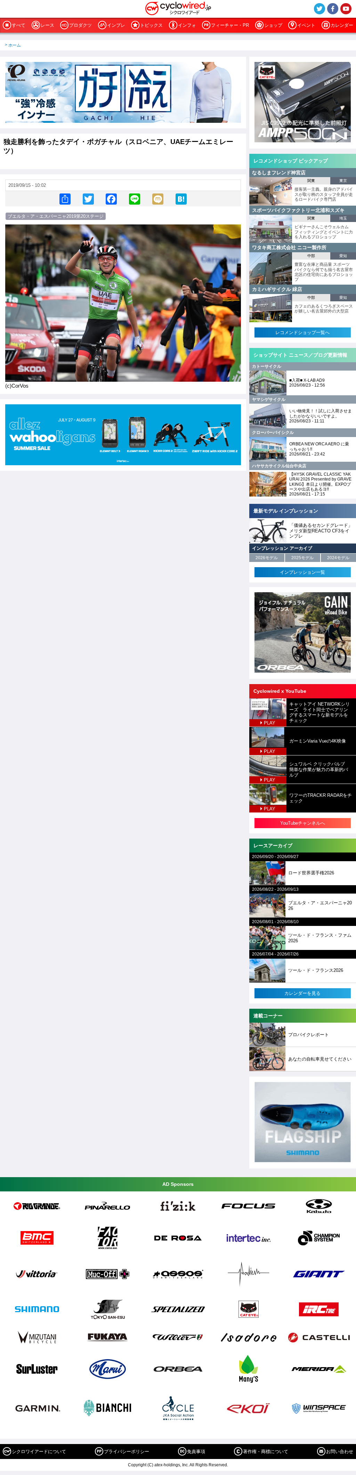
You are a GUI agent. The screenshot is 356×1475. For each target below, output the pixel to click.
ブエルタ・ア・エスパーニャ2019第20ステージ (56, 216)
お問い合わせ (339, 1451)
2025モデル (302, 557)
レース (47, 25)
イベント (306, 25)
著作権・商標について (265, 1451)
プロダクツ (80, 25)
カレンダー (342, 25)
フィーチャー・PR (230, 25)
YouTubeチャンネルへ (302, 823)
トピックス (151, 25)
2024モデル (338, 557)
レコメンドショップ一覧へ (302, 332)
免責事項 (196, 1451)
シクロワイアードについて (39, 1451)
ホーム (14, 45)
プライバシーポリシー (126, 1451)
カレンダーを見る (302, 993)
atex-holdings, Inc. (171, 1464)
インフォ (187, 25)
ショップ (273, 25)
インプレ (116, 25)
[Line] (134, 199)
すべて (18, 25)
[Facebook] (111, 199)
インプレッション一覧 (302, 572)
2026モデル (267, 557)
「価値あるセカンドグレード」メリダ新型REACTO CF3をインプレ (321, 531)
